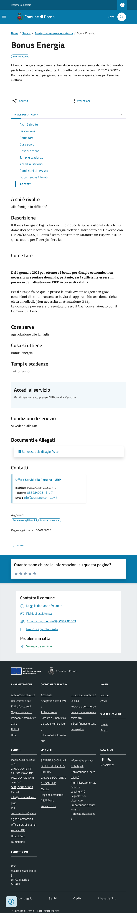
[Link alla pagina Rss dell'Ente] (109, 759)
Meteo (45, 789)
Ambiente (46, 695)
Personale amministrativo (23, 721)
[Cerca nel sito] (120, 17)
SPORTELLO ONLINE (53, 760)
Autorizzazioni (49, 712)
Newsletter (107, 765)
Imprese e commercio (83, 706)
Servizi (26, 33)
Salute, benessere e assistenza (54, 33)
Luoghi (104, 724)
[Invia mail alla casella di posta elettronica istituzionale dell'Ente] (24, 800)
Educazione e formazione (53, 738)
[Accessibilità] (11, 902)
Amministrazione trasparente (83, 784)
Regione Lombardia (21, 5)
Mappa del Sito (107, 898)
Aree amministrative (23, 695)
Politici (15, 729)
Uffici (14, 735)
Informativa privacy (82, 760)
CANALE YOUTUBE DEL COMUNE (53, 780)
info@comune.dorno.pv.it (40, 497)
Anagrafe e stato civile (53, 704)
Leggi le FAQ (78, 791)
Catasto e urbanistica (53, 718)
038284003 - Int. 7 (40, 492)
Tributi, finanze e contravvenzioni (83, 726)
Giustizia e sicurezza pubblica (83, 698)
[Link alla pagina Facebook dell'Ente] (102, 759)
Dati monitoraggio (21, 898)
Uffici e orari (18, 836)
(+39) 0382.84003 (22, 787)
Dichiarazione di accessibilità (83, 775)
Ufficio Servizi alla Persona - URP (38, 479)
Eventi (104, 730)
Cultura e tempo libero (53, 726)
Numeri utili (18, 842)
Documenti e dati (21, 701)
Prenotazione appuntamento (83, 807)
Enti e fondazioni (21, 706)
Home (14, 33)
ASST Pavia (47, 800)
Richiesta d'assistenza (83, 815)
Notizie (104, 695)
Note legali (77, 766)
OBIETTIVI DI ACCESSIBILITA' (53, 769)
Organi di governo (21, 712)
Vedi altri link (48, 806)
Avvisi (103, 701)
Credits (77, 898)
